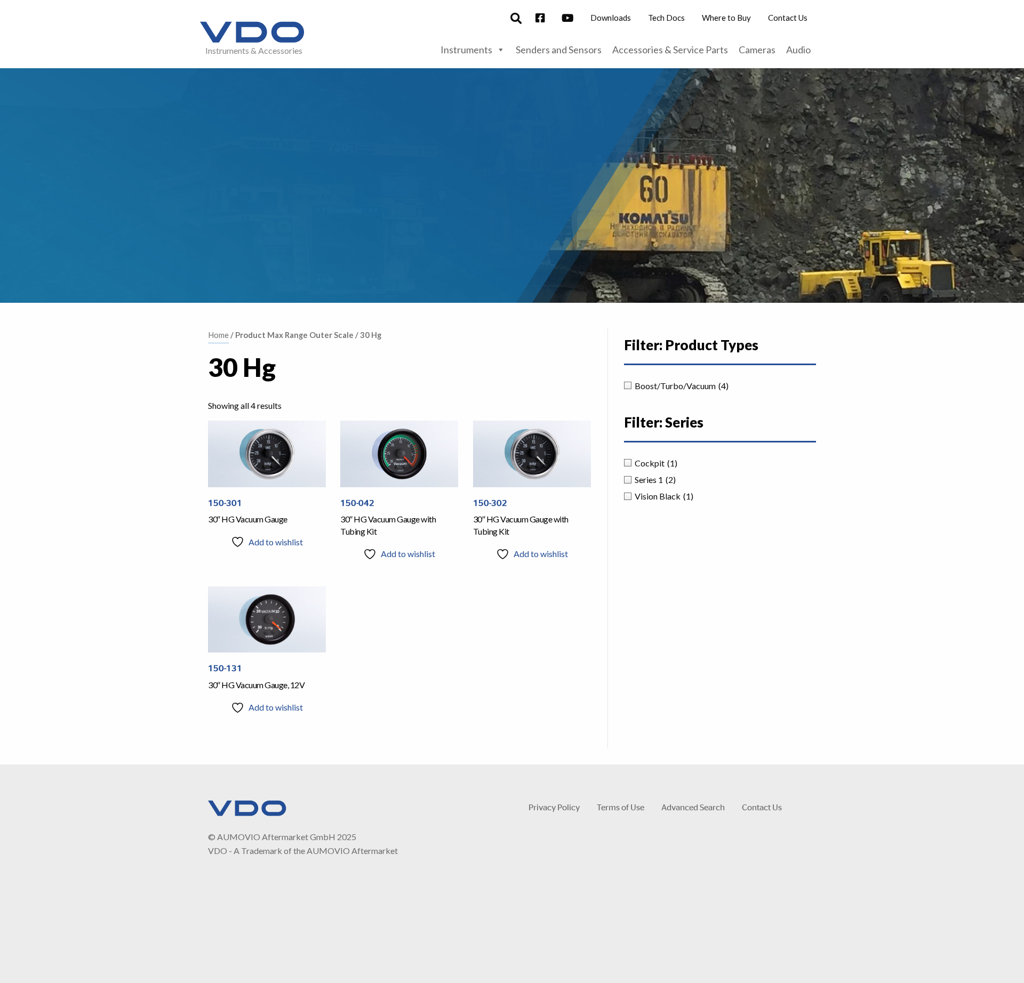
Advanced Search (693, 806)
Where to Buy (726, 17)
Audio (798, 49)
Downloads (610, 17)
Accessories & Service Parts (670, 49)
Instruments (466, 49)
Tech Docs (666, 17)
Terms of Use (620, 806)
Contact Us (787, 17)
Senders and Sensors (559, 49)
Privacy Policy (554, 806)
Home (218, 335)
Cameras (757, 49)
